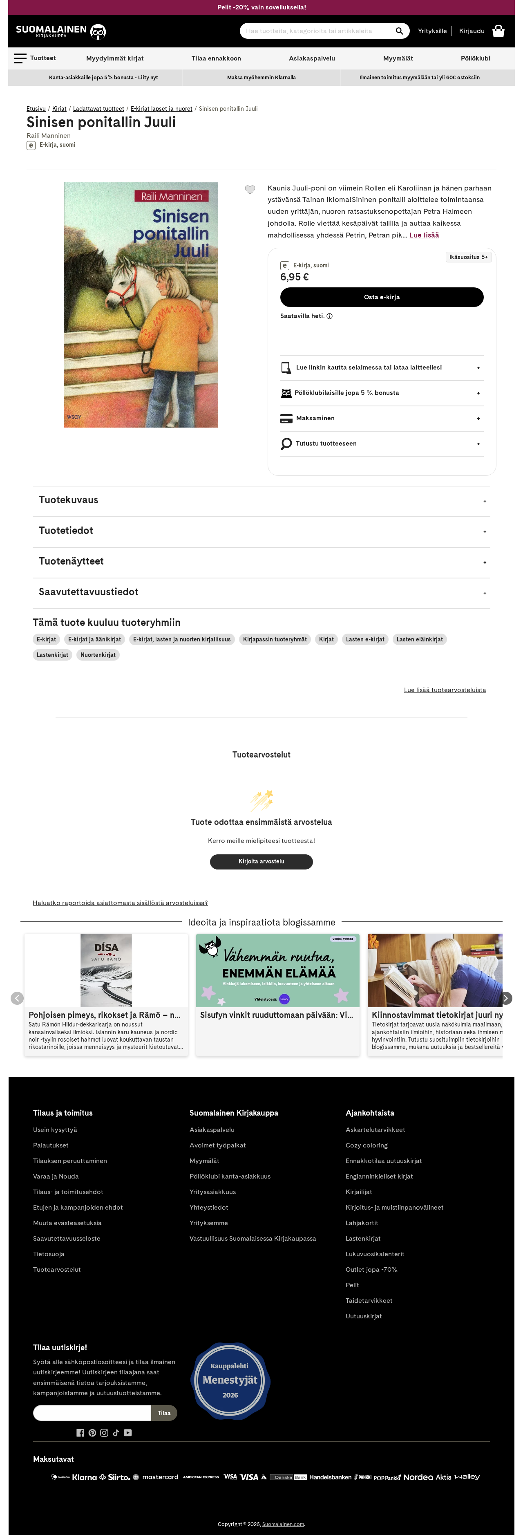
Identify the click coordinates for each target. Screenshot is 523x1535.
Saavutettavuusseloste (67, 1238)
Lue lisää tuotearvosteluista (445, 690)
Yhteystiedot (209, 1207)
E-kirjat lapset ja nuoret (161, 108)
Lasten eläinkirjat (420, 639)
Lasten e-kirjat (365, 639)
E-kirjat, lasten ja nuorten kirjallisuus (182, 639)
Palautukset (51, 1145)
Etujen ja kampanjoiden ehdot (78, 1207)
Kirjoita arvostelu (261, 861)
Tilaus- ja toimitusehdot (68, 1192)
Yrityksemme (209, 1223)
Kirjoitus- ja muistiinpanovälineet (395, 1207)
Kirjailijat (359, 1192)
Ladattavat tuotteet (98, 108)
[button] (35, 58)
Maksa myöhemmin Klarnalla (261, 77)
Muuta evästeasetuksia (67, 1223)
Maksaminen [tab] (315, 418)
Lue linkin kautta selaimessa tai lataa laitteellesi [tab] (368, 367)
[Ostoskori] (498, 30)
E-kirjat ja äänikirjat (94, 639)
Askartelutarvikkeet (375, 1130)
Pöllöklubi (476, 58)
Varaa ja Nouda (56, 1176)
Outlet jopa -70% (372, 1269)
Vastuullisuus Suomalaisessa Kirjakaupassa (253, 1238)
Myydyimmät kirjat (115, 58)
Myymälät (398, 58)
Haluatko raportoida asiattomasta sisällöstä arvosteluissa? (120, 903)
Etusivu (36, 108)
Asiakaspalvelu (312, 58)
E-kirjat (46, 639)
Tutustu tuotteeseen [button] (326, 443)
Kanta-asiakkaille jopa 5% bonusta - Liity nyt (103, 77)
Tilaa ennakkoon (216, 58)
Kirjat (59, 108)
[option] (104, 77)
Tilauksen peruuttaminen (70, 1161)
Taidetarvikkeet (369, 1300)
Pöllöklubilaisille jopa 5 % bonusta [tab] (347, 393)
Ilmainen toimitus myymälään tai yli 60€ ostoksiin (420, 77)
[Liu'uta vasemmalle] (17, 998)
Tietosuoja (49, 1254)
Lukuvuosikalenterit (375, 1254)
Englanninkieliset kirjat (379, 1176)
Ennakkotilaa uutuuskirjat (384, 1161)
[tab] (261, 501)
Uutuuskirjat (364, 1316)
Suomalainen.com (283, 1524)
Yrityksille (432, 31)
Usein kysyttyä (55, 1130)
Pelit (352, 1285)
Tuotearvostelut (57, 1269)
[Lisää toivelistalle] (250, 190)
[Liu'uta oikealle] (505, 998)
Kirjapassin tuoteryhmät (275, 639)
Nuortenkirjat (98, 655)
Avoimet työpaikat (218, 1145)
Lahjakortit (362, 1223)
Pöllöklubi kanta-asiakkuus (230, 1176)
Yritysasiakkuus (213, 1192)
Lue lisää (424, 235)
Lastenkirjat (52, 655)
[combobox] (325, 31)
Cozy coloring (367, 1145)
